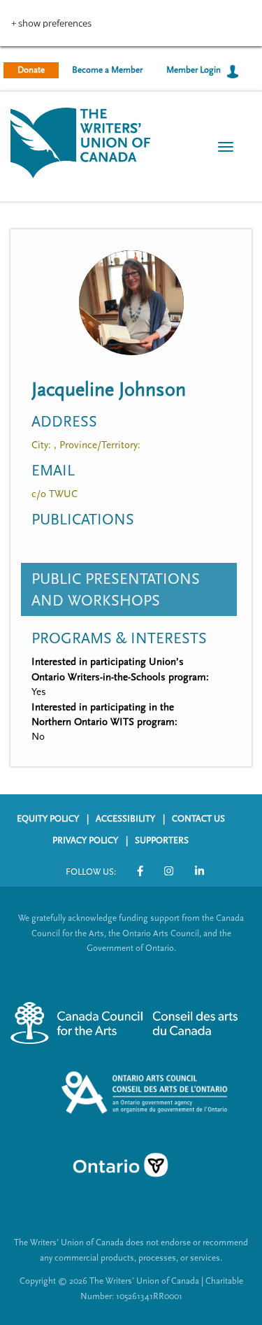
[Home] (80, 141)
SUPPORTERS (162, 840)
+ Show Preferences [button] (51, 23)
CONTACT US (198, 819)
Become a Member (107, 70)
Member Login (193, 70)
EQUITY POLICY (48, 819)
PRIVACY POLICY (85, 840)
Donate (31, 70)
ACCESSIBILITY (125, 819)
